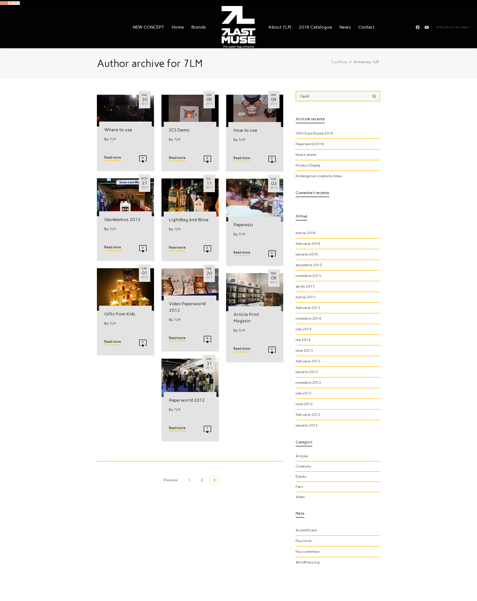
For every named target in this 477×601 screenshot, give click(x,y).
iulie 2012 (304, 393)
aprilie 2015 (305, 286)
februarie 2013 (308, 361)
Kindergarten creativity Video (319, 176)
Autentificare (306, 530)
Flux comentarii (307, 552)
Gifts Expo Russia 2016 (314, 133)
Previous (170, 480)
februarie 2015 (308, 308)
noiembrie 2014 (308, 318)
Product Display (308, 165)
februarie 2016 (308, 244)
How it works (306, 155)
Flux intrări (304, 541)
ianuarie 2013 (307, 372)
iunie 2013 (304, 350)
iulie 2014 (304, 329)
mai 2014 (303, 340)
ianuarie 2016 (307, 254)
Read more (112, 157)
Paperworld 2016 (310, 144)
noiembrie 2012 (308, 383)
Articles (302, 456)
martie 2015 (306, 297)
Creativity (303, 466)
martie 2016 (306, 233)
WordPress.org (307, 562)
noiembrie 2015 (308, 276)
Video (300, 497)
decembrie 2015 (309, 265)
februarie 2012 (308, 415)
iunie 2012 (304, 404)
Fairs (299, 487)
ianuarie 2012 (307, 425)
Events (301, 476)
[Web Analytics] (10, 3)
